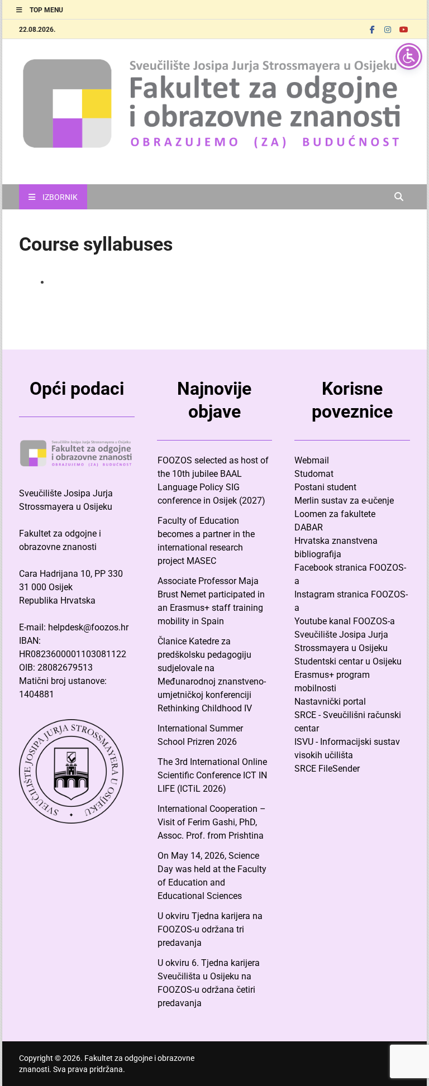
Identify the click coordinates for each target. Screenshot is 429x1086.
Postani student (325, 487)
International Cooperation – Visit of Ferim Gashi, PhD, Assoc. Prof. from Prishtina (212, 822)
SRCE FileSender (327, 768)
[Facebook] (372, 29)
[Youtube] (403, 29)
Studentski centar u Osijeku (348, 661)
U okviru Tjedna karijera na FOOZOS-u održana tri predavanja (210, 929)
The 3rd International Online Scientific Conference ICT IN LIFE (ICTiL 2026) (212, 775)
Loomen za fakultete (334, 514)
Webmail (311, 460)
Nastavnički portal (330, 701)
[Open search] (398, 197)
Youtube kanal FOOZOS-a (344, 621)
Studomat (313, 473)
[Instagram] (387, 29)
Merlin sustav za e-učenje (344, 500)
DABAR (308, 527)
